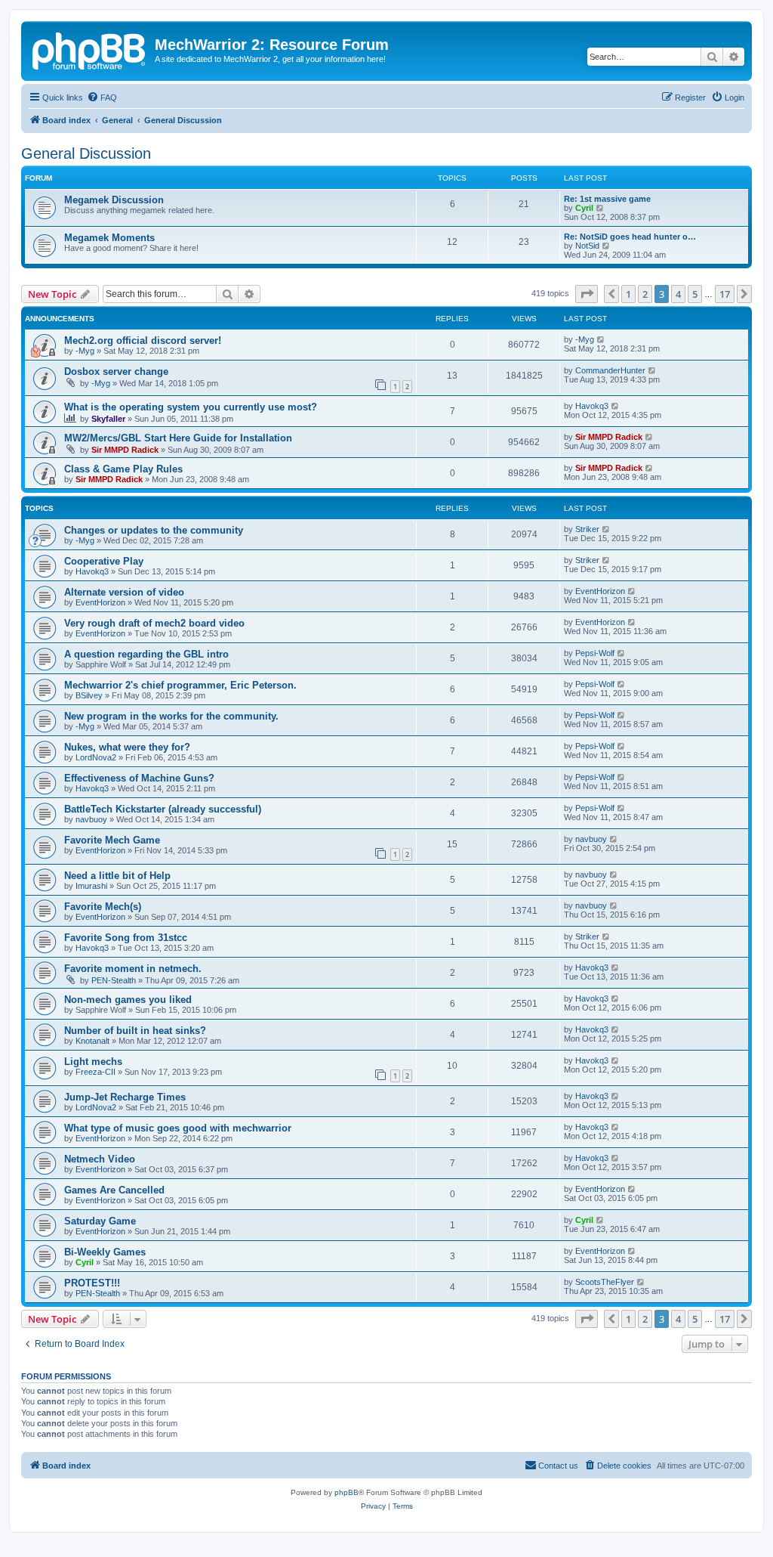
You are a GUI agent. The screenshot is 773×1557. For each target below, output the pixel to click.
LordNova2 (95, 757)
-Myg (84, 350)
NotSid (587, 245)
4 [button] (678, 294)
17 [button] (724, 294)
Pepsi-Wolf (594, 653)
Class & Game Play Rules (123, 469)
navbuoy (91, 819)
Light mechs (93, 1061)
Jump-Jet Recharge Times (125, 1097)
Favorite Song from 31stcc (125, 937)
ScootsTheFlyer (604, 1281)
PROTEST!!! (92, 1283)
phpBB (346, 1492)
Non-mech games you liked (128, 999)
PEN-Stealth (113, 980)
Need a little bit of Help (117, 875)
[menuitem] (102, 97)
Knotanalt (92, 1040)
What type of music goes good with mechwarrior (177, 1128)
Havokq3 (591, 405)
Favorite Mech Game (112, 840)
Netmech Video (99, 1159)
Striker (587, 529)
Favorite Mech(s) (102, 906)
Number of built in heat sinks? (135, 1030)
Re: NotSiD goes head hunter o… (630, 236)
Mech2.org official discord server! (142, 340)
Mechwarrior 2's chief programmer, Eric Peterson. (180, 685)
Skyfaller (108, 418)
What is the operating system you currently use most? (190, 407)
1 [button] (628, 294)
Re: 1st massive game (607, 198)
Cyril (584, 207)
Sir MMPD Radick (125, 449)
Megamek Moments (109, 237)
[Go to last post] (601, 339)
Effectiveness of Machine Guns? (139, 778)
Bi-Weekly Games (105, 1252)
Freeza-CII (95, 1071)
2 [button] (645, 294)
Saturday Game (100, 1221)
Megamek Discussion (114, 200)
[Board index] (90, 49)
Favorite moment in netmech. (133, 968)
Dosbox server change (116, 371)
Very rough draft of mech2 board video (154, 623)
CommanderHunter (610, 370)
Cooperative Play (103, 561)
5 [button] (695, 294)
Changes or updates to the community (153, 530)
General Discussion (86, 153)
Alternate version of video (124, 592)
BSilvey (89, 695)
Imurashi (91, 885)
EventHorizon (100, 602)
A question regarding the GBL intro (146, 654)
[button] (586, 294)
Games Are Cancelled (114, 1190)
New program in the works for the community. (171, 716)
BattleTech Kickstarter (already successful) (162, 809)
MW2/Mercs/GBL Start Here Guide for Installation (178, 438)
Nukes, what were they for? (127, 747)
